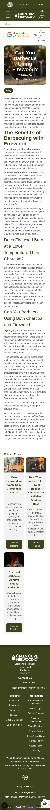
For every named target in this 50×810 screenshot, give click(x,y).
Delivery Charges (36, 713)
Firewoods (14, 705)
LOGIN (40, 5)
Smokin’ (14, 715)
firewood (14, 265)
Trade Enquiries (35, 726)
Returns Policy (36, 731)
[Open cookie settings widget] (4, 805)
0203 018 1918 (28, 682)
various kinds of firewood (26, 172)
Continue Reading (14, 544)
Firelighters (14, 710)
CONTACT (24, 5)
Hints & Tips (36, 708)
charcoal (24, 101)
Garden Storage (14, 725)
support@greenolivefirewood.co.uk (28, 688)
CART (41, 15)
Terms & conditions (36, 736)
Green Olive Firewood (26, 79)
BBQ (8, 90)
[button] (18, 34)
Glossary (36, 751)
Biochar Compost (14, 720)
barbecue (33, 149)
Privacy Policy (36, 741)
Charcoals (14, 700)
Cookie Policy (35, 746)
